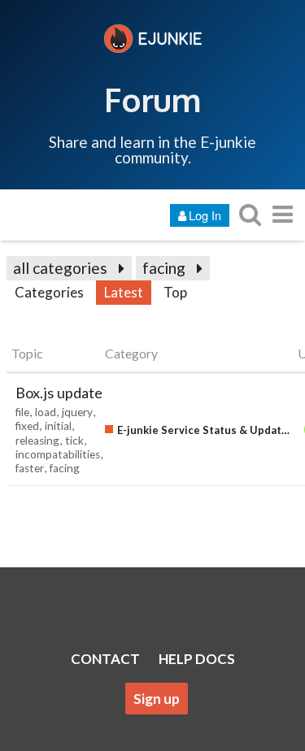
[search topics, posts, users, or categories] (249, 214)
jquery (77, 412)
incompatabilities (57, 454)
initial (58, 425)
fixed (27, 425)
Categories (49, 292)
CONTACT (105, 658)
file (22, 412)
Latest (123, 292)
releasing (37, 440)
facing (163, 267)
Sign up (156, 698)
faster (29, 468)
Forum (152, 99)
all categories (60, 267)
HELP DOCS (197, 658)
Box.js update (58, 393)
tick (74, 440)
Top (175, 292)
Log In (205, 215)
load (45, 412)
